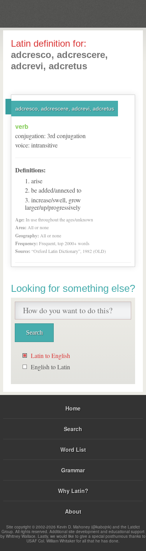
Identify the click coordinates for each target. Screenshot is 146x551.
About (73, 511)
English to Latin (50, 367)
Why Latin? (73, 491)
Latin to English (50, 355)
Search (73, 429)
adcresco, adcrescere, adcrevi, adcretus (64, 108)
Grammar (73, 470)
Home (73, 408)
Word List (73, 449)
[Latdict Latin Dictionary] (120, 13)
